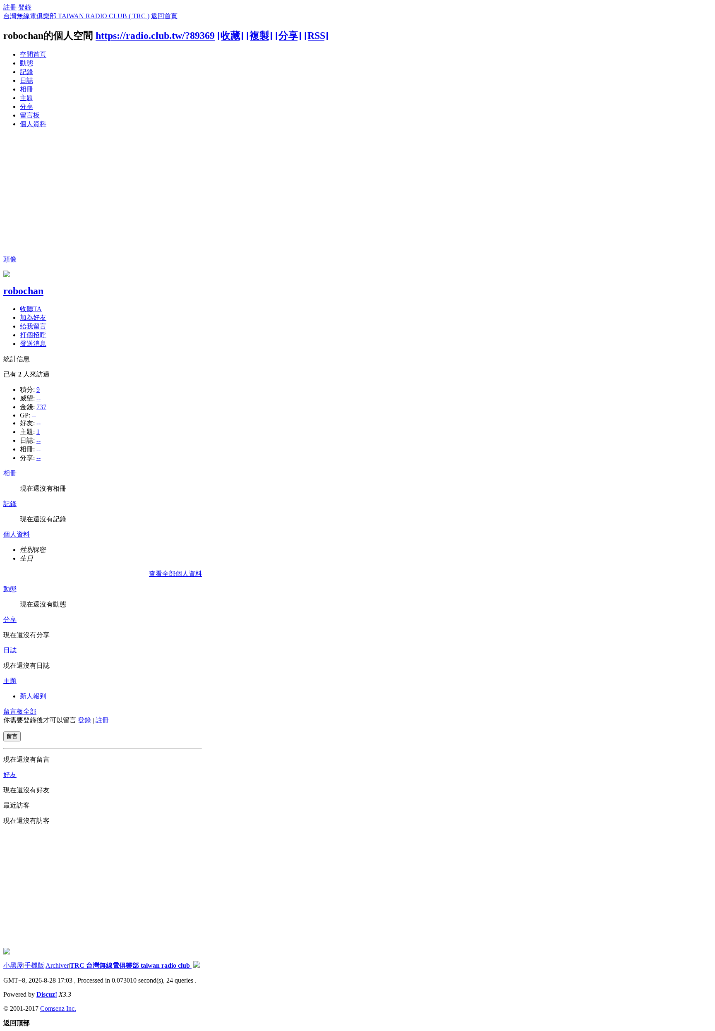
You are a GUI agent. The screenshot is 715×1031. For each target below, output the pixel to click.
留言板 (30, 115)
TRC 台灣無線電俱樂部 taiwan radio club (131, 965)
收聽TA (31, 308)
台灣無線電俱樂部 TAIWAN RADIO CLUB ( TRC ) (76, 15)
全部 (29, 711)
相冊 (26, 89)
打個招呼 (33, 334)
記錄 (26, 71)
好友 (10, 774)
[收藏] (230, 35)
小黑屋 (13, 965)
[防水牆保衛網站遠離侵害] (196, 965)
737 (41, 406)
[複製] (259, 35)
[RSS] (316, 35)
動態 (26, 63)
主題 (26, 97)
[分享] (288, 35)
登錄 (24, 7)
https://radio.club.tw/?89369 (155, 35)
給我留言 (33, 326)
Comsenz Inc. (58, 1008)
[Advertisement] (357, 193)
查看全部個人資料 (175, 573)
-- (38, 398)
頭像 (10, 259)
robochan (23, 290)
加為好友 (33, 317)
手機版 (34, 965)
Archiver (57, 965)
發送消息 (33, 343)
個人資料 (33, 123)
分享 (26, 106)
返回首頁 (164, 15)
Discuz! (46, 994)
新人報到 (33, 696)
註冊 (10, 7)
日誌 (26, 80)
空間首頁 (33, 54)
